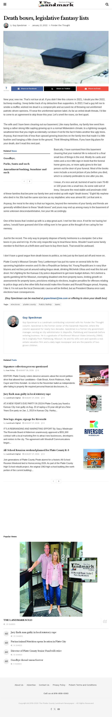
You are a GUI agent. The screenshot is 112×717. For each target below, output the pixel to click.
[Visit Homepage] (56, 4)
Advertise (31, 685)
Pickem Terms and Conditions (83, 685)
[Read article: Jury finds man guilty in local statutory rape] (93, 403)
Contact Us (44, 685)
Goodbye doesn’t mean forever (27, 660)
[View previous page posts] (24, 181)
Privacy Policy (59, 685)
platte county (29, 304)
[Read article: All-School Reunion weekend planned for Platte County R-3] (93, 459)
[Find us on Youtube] (58, 709)
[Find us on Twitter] (55, 709)
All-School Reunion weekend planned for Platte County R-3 (36, 450)
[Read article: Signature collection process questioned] (93, 375)
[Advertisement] (56, 508)
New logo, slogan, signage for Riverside (25, 419)
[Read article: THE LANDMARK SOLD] (56, 579)
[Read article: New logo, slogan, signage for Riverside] (93, 428)
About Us (19, 685)
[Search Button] (107, 4)
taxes (57, 304)
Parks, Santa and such (16, 163)
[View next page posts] (29, 181)
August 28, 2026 (26, 370)
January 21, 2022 (39, 25)
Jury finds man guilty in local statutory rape (27, 394)
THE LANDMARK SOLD (18, 620)
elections (15, 304)
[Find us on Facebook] (51, 709)
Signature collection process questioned (26, 366)
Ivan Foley (10, 370)
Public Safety (45, 304)
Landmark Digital (13, 398)
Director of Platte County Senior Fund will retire (36, 651)
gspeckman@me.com (56, 298)
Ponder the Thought (60, 25)
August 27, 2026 (31, 398)
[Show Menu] (5, 4)
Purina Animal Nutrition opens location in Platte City (38, 641)
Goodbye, (9, 158)
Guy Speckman (20, 25)
